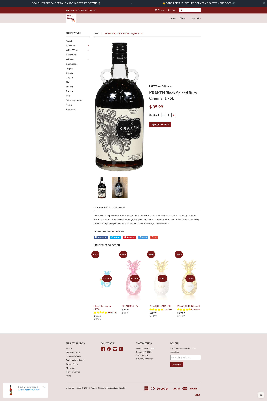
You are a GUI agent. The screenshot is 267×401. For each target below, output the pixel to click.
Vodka (69, 104)
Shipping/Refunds (73, 356)
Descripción (100, 207)
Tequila (69, 68)
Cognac (69, 77)
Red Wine (70, 45)
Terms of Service (73, 372)
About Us (70, 368)
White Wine (71, 50)
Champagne (71, 63)
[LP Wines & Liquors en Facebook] (103, 350)
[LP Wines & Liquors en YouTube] (121, 350)
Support (195, 18)
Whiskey (70, 59)
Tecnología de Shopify (116, 388)
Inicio (96, 33)
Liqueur (69, 86)
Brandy (69, 72)
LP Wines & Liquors (97, 388)
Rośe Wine (71, 54)
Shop (182, 18)
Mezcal (69, 91)
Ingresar (171, 10)
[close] (263, 3)
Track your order (73, 352)
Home (172, 18)
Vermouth (71, 109)
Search (69, 41)
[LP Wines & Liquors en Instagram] (115, 350)
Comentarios (117, 207)
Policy (68, 375)
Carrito (160, 10)
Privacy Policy (72, 364)
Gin (67, 82)
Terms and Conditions (75, 360)
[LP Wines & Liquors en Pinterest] (109, 350)
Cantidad (154, 115)
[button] (101, 312)
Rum (68, 95)
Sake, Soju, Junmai (74, 100)
